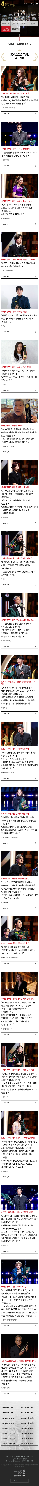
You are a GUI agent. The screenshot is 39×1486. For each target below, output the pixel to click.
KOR (25, 3)
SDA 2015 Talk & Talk (8, 1428)
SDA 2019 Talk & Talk (27, 1418)
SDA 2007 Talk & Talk (8, 1443)
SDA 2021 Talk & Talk (27, 1413)
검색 (32, 3)
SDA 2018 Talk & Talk (8, 1423)
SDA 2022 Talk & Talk (8, 1413)
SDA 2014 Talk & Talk (27, 1428)
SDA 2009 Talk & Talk (8, 1438)
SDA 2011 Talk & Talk (8, 1433)
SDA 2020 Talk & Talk (8, 1418)
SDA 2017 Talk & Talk (27, 1423)
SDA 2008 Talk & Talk (27, 1438)
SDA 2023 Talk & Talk (27, 1408)
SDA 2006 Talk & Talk (27, 1443)
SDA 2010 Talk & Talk (27, 1433)
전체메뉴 (36, 3)
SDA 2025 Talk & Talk (8, 1408)
